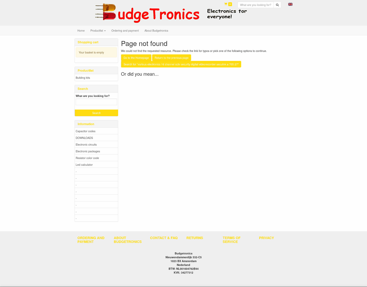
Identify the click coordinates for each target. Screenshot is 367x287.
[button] (290, 4)
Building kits (83, 78)
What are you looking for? (93, 96)
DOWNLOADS (84, 138)
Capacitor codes (85, 131)
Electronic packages (88, 151)
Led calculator (84, 164)
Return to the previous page (171, 58)
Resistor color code (87, 158)
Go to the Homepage (136, 58)
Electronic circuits (86, 144)
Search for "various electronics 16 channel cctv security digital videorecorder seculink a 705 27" (181, 64)
